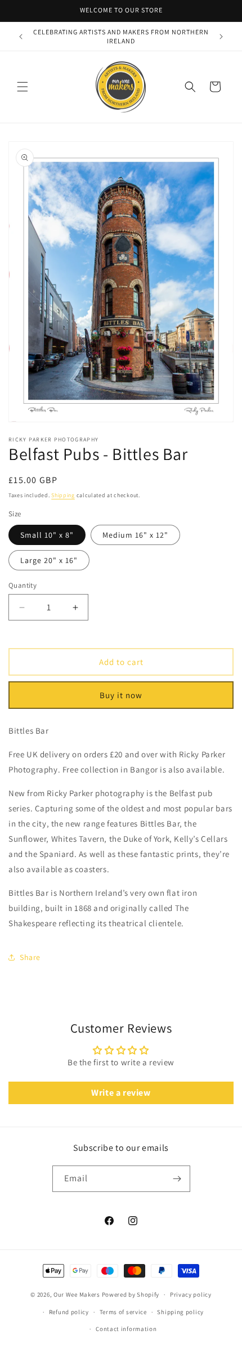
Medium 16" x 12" (135, 535)
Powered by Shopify (131, 1294)
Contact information (126, 1329)
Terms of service (123, 1312)
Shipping (63, 495)
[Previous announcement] (20, 36)
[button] (22, 86)
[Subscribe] (177, 1179)
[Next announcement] (221, 36)
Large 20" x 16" (49, 560)
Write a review (120, 1093)
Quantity (22, 585)
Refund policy (69, 1312)
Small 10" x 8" (47, 535)
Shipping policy (180, 1312)
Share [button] (30, 957)
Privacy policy (191, 1294)
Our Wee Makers (76, 1294)
